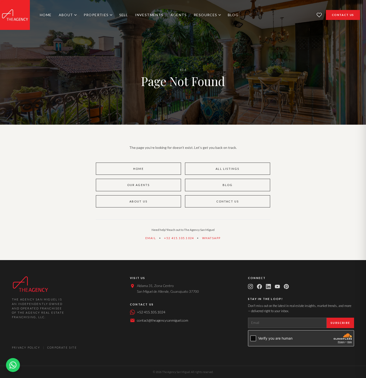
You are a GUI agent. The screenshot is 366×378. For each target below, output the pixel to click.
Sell (123, 15)
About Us (138, 201)
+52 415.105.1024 (179, 238)
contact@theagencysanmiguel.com (162, 320)
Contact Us (343, 14)
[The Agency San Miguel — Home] (15, 15)
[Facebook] (259, 286)
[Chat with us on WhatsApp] (13, 365)
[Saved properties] (319, 15)
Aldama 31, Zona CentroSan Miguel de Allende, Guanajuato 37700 (168, 288)
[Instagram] (250, 286)
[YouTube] (277, 286)
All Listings (227, 168)
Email (150, 238)
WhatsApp (211, 238)
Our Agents (138, 185)
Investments (149, 15)
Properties (96, 15)
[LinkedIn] (268, 286)
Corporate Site (62, 347)
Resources (205, 15)
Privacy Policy (26, 347)
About (66, 15)
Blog (233, 15)
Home (46, 15)
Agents (179, 15)
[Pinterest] (286, 286)
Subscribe (340, 322)
